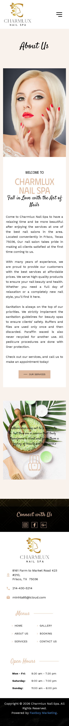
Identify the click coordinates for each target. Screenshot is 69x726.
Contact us (48, 641)
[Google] (44, 525)
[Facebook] (34, 525)
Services (21, 641)
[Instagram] (25, 525)
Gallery (46, 625)
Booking (46, 633)
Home (18, 625)
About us (21, 633)
